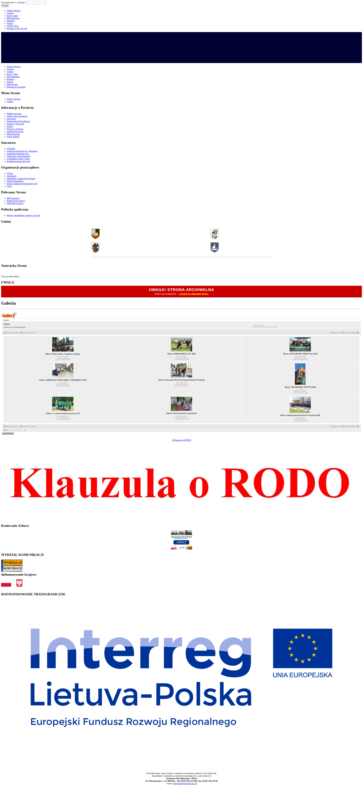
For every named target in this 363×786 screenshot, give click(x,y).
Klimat (10, 126)
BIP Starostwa (13, 18)
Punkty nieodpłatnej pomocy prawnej (23, 215)
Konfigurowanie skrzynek (18, 161)
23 (25, 430)
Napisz (10, 23)
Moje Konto (12, 84)
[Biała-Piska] (214, 238)
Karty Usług (12, 15)
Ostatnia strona (350, 332)
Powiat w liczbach (15, 129)
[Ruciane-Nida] (214, 252)
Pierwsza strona (12, 332)
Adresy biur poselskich (17, 116)
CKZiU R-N (12, 26)
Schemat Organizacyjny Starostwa (22, 151)
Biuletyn (10, 21)
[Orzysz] (95, 252)
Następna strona (335, 332)
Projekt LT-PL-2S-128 (17, 28)
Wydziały (11, 148)
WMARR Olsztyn (15, 203)
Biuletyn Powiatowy (16, 201)
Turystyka (11, 119)
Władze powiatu (14, 113)
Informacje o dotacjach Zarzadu (21, 178)
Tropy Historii (13, 136)
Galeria (10, 13)
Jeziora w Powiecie (15, 124)
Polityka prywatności (16, 87)
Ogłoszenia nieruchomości (18, 156)
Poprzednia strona (29, 332)
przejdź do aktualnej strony (193, 294)
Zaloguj (10, 69)
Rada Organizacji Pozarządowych (22, 183)
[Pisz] (95, 238)
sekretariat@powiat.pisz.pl (185, 783)
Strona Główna (13, 10)
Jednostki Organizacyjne (18, 153)
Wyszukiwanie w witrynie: (13, 2)
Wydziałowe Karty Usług (18, 159)
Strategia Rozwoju (15, 131)
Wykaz (10, 173)
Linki (9, 186)
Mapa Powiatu (13, 134)
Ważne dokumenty (15, 181)
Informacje (11, 176)
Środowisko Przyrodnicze (18, 121)
